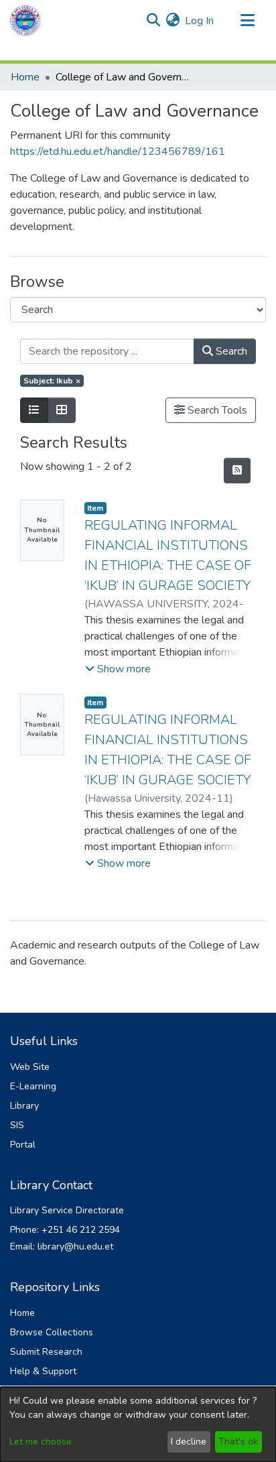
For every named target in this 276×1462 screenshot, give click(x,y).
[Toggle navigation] (247, 21)
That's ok (238, 1441)
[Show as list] (34, 410)
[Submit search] (153, 21)
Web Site (30, 1066)
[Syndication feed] (237, 470)
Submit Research (46, 1351)
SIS (17, 1125)
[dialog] (138, 1424)
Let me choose (40, 1441)
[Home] (25, 20)
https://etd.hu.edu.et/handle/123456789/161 (117, 151)
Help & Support (43, 1371)
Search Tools (216, 410)
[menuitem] (172, 21)
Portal (23, 1144)
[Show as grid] (62, 410)
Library (24, 1105)
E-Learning (33, 1086)
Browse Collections (51, 1332)
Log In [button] (200, 20)
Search (230, 351)
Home (25, 77)
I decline (188, 1441)
